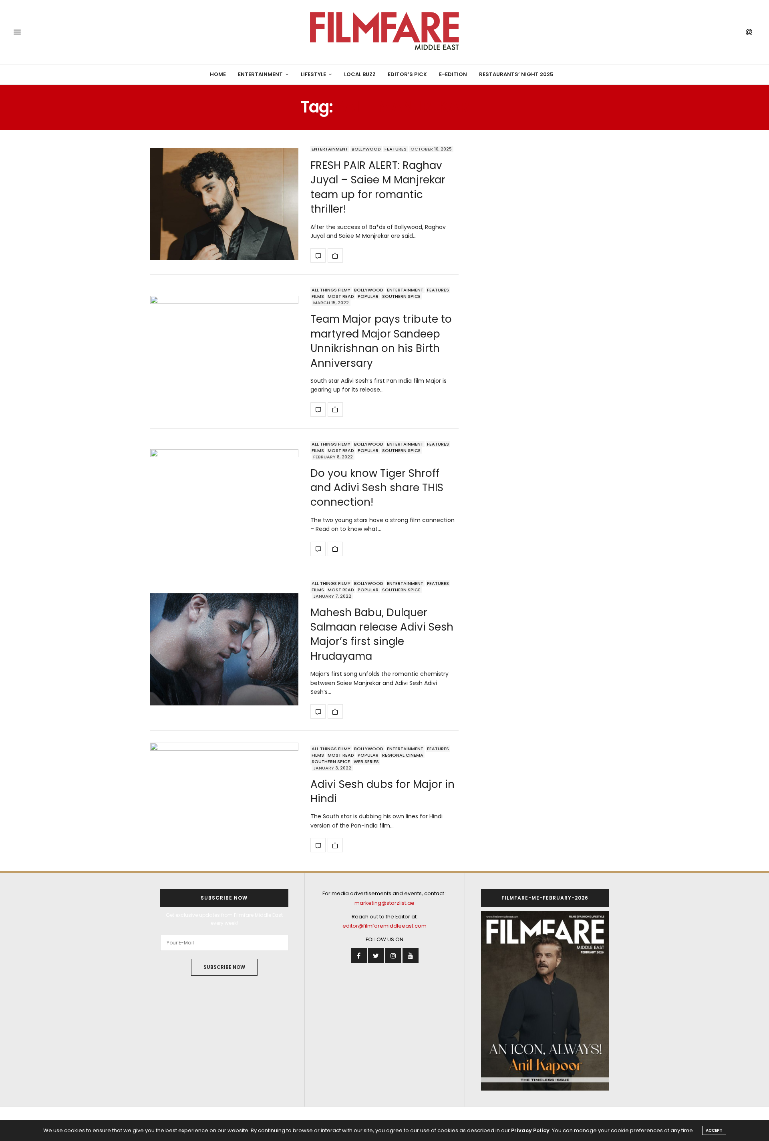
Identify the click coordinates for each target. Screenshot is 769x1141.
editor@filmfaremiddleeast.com (384, 926)
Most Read (341, 296)
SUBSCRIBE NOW (224, 967)
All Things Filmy (331, 290)
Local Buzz (360, 74)
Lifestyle (313, 74)
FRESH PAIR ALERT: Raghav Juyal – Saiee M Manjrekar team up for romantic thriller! (377, 187)
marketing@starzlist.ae (384, 903)
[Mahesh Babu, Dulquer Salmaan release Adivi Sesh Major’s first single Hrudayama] (224, 649)
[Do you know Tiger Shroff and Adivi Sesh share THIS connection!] (224, 498)
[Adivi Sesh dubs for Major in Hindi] (224, 799)
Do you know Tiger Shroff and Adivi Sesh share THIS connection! (376, 488)
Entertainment (260, 74)
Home (218, 74)
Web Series (366, 761)
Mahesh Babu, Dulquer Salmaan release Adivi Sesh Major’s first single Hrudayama (381, 634)
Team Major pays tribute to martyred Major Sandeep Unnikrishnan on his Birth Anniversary (381, 341)
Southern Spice (401, 296)
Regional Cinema (402, 755)
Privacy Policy (530, 1130)
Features (395, 149)
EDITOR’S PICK (407, 74)
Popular (368, 296)
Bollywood (366, 149)
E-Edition (453, 74)
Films (318, 296)
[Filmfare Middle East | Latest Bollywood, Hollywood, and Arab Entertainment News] (384, 32)
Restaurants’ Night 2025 (516, 74)
